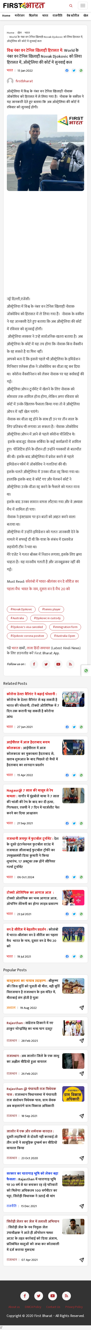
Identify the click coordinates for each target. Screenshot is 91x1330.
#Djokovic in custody (47, 618)
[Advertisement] (45, 240)
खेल (85, 15)
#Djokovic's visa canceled (26, 627)
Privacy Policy (74, 1306)
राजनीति (57, 15)
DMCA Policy (33, 1306)
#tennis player (51, 609)
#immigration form (65, 627)
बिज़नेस (33, 15)
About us (14, 1306)
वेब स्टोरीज (73, 15)
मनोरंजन (20, 15)
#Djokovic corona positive (27, 635)
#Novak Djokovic (21, 609)
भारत (45, 15)
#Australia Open (64, 635)
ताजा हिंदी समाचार (38, 648)
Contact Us (53, 1306)
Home (6, 15)
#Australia (17, 618)
